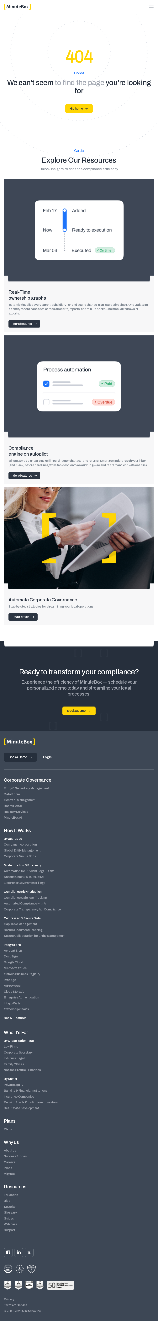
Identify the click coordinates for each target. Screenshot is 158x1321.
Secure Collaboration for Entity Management (35, 935)
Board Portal (13, 806)
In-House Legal (14, 1058)
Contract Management (19, 800)
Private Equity (13, 1084)
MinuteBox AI (13, 817)
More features (22, 323)
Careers (9, 1162)
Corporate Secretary (18, 1052)
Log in (47, 757)
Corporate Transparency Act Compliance (32, 909)
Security (9, 1206)
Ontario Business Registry (22, 974)
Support (9, 1230)
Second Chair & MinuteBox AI (24, 876)
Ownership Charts (16, 1009)
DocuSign (11, 956)
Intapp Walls (12, 1003)
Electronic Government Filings (24, 882)
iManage (10, 980)
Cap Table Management (20, 924)
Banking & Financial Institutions (25, 1090)
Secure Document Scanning (23, 930)
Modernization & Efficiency (22, 865)
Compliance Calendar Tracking (25, 897)
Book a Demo (76, 710)
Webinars (10, 1224)
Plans (8, 1129)
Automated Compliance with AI (25, 903)
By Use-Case (13, 838)
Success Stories (15, 1156)
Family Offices (14, 1064)
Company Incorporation (20, 844)
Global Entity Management (22, 850)
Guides (9, 1218)
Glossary (10, 1212)
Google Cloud (13, 962)
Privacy (9, 1299)
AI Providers (12, 985)
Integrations (12, 944)
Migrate (9, 1173)
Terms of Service (15, 1305)
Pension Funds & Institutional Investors (31, 1102)
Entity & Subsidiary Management (26, 788)
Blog (7, 1200)
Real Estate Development (21, 1108)
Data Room (12, 794)
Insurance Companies (19, 1096)
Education (11, 1195)
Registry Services (16, 811)
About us (10, 1150)
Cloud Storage (14, 991)
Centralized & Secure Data (22, 918)
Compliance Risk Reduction (23, 891)
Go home (76, 108)
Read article (21, 617)
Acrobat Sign (13, 950)
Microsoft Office (15, 968)
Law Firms (11, 1046)
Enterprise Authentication (21, 997)
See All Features (15, 1018)
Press (8, 1168)
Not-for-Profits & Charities (22, 1070)
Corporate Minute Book (20, 856)
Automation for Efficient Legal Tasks (29, 871)
